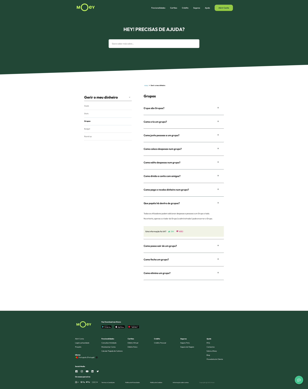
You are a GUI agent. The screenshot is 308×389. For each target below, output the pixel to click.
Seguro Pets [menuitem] (185, 343)
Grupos (87, 121)
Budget (87, 129)
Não (181, 231)
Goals (86, 106)
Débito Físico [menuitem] (132, 347)
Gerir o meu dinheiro (101, 97)
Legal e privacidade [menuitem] (82, 343)
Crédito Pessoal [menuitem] (160, 343)
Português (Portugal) (86, 357)
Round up (88, 136)
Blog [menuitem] (208, 355)
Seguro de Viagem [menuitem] (187, 347)
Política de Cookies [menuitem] (156, 382)
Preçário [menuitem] (78, 347)
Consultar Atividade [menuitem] (108, 343)
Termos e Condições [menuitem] (108, 382)
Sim (172, 231)
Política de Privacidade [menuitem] (132, 382)
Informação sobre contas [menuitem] (181, 382)
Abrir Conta (223, 8)
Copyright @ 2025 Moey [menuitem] (207, 382)
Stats (86, 113)
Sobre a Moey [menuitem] (212, 351)
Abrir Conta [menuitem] (79, 339)
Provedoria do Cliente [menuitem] (215, 359)
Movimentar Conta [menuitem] (108, 347)
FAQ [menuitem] (208, 343)
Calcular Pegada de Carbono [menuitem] (112, 351)
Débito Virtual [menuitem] (133, 343)
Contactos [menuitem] (211, 347)
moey (146, 85)
